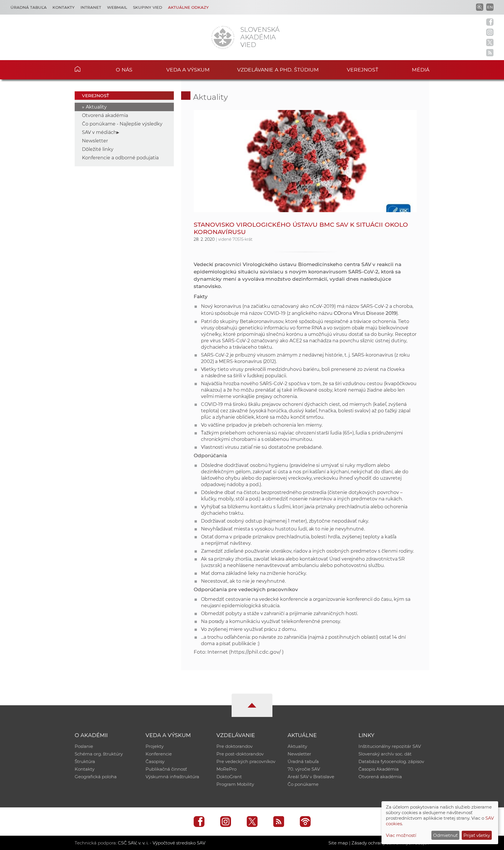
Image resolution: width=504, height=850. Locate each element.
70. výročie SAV (304, 769)
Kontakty (63, 7)
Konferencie (159, 754)
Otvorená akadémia (105, 115)
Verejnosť (362, 70)
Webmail (117, 7)
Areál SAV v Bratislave (311, 776)
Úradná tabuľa (28, 7)
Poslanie (84, 746)
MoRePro (226, 769)
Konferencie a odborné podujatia (120, 157)
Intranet (90, 7)
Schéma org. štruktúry (99, 754)
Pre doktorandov (234, 746)
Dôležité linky (97, 149)
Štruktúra (85, 761)
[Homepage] (223, 37)
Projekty (155, 746)
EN (490, 7)
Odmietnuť (445, 835)
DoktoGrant (229, 776)
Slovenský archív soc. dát (385, 754)
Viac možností (401, 835)
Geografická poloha (96, 776)
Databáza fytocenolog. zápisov (391, 761)
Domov (86, 69)
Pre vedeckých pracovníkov (245, 761)
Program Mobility (235, 784)
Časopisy (155, 761)
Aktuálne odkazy (188, 7)
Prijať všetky (476, 835)
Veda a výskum (188, 70)
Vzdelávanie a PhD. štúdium (278, 70)
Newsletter (95, 141)
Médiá (420, 70)
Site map (338, 843)
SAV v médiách (99, 132)
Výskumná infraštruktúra (172, 776)
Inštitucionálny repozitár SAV (389, 746)
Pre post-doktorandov (240, 754)
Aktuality (96, 107)
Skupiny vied (147, 7)
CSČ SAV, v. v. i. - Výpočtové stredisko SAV (161, 843)
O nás (124, 70)
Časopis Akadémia (378, 769)
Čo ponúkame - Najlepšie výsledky (122, 124)
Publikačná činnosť (166, 769)
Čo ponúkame (303, 784)
